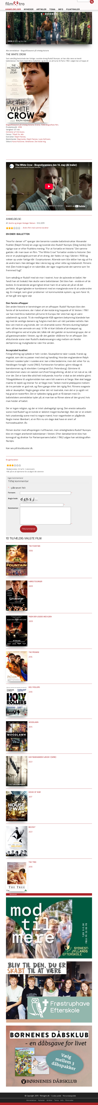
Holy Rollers (34, 687)
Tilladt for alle (18, 134)
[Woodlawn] (16, 722)
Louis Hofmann (44, 139)
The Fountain (34, 546)
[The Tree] (16, 862)
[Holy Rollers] (16, 687)
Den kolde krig (40, 141)
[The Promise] (16, 652)
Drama (37, 125)
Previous (9, 26)
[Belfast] (16, 827)
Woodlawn (33, 722)
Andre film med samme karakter (36, 228)
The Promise (34, 652)
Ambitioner (29, 141)
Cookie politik (56, 1096)
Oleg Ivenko (21, 139)
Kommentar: (13, 508)
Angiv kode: (13, 498)
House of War (35, 792)
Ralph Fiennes (20, 137)
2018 (20, 127)
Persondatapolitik (69, 1096)
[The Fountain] (16, 546)
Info (60, 9)
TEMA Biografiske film (49, 125)
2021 (30, 762)
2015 (30, 727)
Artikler (41, 9)
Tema (52, 9)
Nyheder (28, 9)
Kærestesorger (35, 581)
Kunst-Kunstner (18, 141)
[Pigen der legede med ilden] (16, 617)
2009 (31, 586)
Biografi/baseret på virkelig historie (20, 125)
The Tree (32, 862)
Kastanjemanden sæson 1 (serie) (42, 757)
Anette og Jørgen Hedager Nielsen (22, 223)
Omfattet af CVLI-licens (15, 132)
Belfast (32, 827)
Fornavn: (12, 493)
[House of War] (16, 792)
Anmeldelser (13, 9)
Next (89, 26)
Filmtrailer (73, 9)
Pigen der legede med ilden (40, 617)
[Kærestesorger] (16, 581)
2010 (30, 692)
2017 (30, 797)
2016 (30, 657)
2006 (31, 551)
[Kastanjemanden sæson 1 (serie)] (16, 757)
